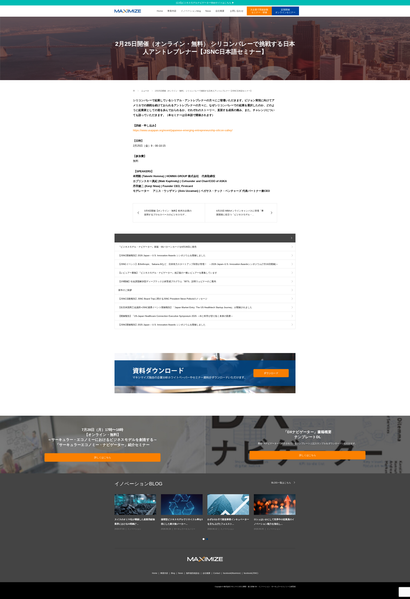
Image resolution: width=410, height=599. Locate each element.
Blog (173, 573)
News (208, 11)
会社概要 (219, 11)
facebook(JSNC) (251, 573)
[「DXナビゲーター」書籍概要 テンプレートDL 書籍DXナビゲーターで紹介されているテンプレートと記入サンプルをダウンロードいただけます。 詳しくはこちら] (307, 472)
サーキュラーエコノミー (184, 529)
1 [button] (204, 539)
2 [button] (207, 539)
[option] (207, 512)
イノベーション (134, 529)
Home (160, 11)
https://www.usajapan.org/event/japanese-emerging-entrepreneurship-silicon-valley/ (183, 130)
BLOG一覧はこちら (281, 482)
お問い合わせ (238, 11)
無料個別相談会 (193, 573)
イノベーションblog (191, 11)
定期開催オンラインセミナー (285, 11)
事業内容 (171, 11)
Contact (216, 573)
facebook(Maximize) (232, 573)
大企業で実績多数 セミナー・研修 (259, 11)
